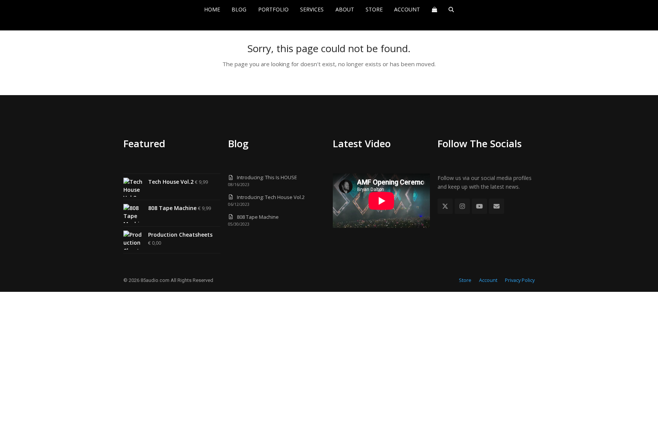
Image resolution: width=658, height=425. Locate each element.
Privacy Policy (520, 280)
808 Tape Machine (258, 216)
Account (488, 280)
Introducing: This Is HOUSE (267, 177)
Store (465, 280)
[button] (434, 9)
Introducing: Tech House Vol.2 (271, 197)
